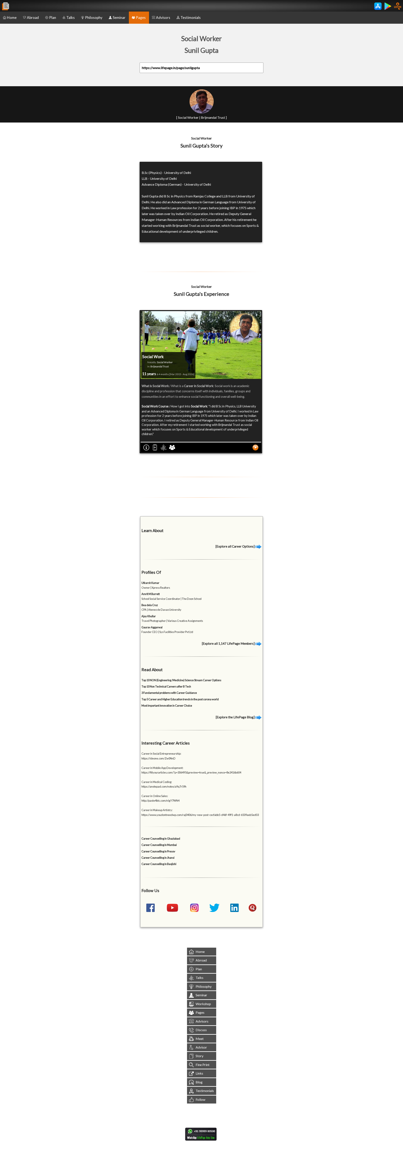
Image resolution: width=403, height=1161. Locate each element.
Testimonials (191, 17)
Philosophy (93, 17)
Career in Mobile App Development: (162, 768)
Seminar (119, 17)
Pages (141, 17)
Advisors (163, 17)
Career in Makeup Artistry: (157, 810)
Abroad (33, 17)
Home (12, 17)
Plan (52, 17)
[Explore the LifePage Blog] (235, 717)
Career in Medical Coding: (156, 782)
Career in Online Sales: (154, 796)
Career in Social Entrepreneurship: (161, 753)
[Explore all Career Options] (235, 546)
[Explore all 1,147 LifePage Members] (228, 643)
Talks (70, 17)
